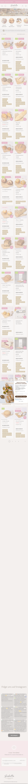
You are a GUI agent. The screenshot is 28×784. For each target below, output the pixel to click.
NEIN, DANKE (21, 401)
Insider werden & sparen (21, 396)
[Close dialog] (27, 381)
